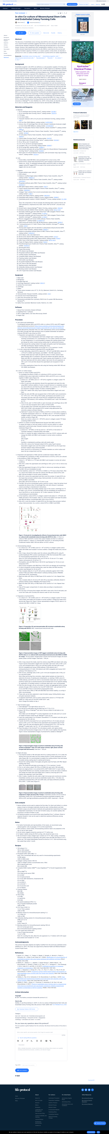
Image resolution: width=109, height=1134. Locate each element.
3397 (20, 120)
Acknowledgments (7, 55)
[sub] (33, 1041)
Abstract (5, 35)
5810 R (42, 283)
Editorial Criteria (52, 1107)
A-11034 (44, 213)
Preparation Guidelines (54, 1100)
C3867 (30, 194)
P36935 (45, 229)
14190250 (31, 233)
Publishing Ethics (53, 1112)
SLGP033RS (48, 122)
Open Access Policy (40, 1113)
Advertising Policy (66, 1101)
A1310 (25, 226)
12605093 (27, 190)
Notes (5, 51)
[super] (28, 1041)
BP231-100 (57, 210)
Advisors (37, 1102)
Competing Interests (53, 1114)
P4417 (45, 186)
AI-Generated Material (54, 1109)
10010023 (22, 185)
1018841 (41, 147)
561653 (60, 222)
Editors (37, 1105)
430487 (49, 145)
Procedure (6, 47)
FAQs (16, 1100)
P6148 (58, 238)
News (16, 1096)
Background (6, 37)
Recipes (5, 53)
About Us (37, 1098)
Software (6, 45)
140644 (21, 136)
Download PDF (91, 1080)
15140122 (26, 245)
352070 (53, 113)
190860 (56, 197)
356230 (60, 208)
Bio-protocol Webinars (87, 1104)
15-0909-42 (40, 220)
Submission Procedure (54, 1098)
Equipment (6, 42)
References (6, 57)
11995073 (31, 177)
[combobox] (34, 1065)
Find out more (91, 1132)
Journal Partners (39, 1119)
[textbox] (29, 1065)
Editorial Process (53, 1105)
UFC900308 (49, 126)
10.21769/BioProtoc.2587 (59, 1004)
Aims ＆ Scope (38, 1100)
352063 (41, 151)
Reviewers (37, 1107)
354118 (49, 138)
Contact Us (38, 1125)
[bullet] (38, 1041)
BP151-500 (52, 240)
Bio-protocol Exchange (87, 1098)
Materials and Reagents (6, 40)
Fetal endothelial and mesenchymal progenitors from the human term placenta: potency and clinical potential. (41, 978)
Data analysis (6, 49)
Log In (92, 4)
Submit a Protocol (53, 1102)
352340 (56, 140)
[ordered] (42, 1041)
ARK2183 (47, 195)
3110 (49, 294)
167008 (26, 133)
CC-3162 (64, 199)
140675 (21, 129)
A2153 (56, 236)
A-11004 (44, 217)
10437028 (22, 181)
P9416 (45, 242)
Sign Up (98, 4)
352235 (35, 154)
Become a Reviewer (45, 8)
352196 (53, 111)
